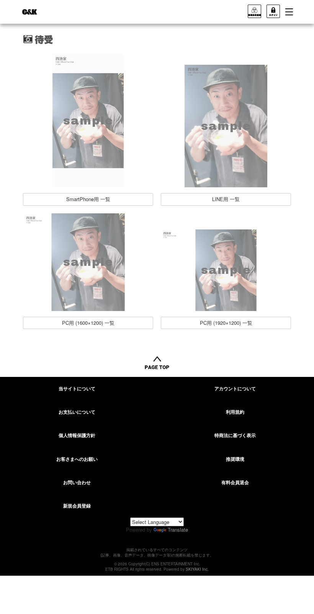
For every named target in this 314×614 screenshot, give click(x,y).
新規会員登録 (77, 505)
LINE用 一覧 (226, 199)
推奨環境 (235, 458)
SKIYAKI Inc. (197, 569)
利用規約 (235, 411)
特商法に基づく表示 (235, 435)
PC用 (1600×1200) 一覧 (88, 322)
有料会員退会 (235, 482)
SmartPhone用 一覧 (88, 199)
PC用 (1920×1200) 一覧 (226, 322)
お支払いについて (77, 411)
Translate (178, 529)
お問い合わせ (77, 482)
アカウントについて (235, 388)
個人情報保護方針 (77, 435)
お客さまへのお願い (77, 458)
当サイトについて (77, 388)
